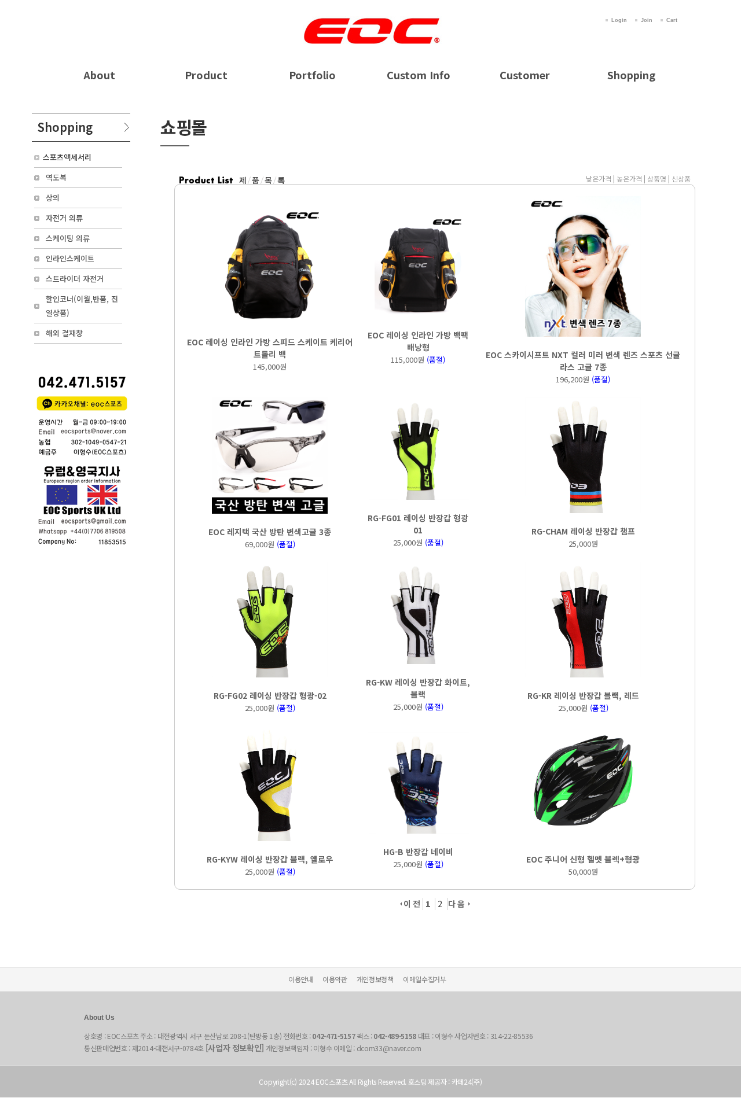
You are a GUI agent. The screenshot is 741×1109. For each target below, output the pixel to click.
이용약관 (334, 979)
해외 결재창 (64, 332)
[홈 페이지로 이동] (370, 18)
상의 (53, 197)
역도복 (56, 177)
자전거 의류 (64, 217)
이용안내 (300, 979)
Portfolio (312, 74)
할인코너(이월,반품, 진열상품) (82, 305)
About (99, 74)
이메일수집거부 (424, 979)
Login (619, 20)
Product (206, 74)
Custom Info (418, 74)
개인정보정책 (375, 979)
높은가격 (629, 178)
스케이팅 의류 (68, 238)
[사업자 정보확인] (235, 1047)
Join (646, 20)
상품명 (656, 178)
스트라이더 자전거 (75, 278)
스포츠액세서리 (67, 157)
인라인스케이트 (70, 258)
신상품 (681, 178)
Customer (525, 74)
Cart (671, 20)
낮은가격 (598, 178)
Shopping (631, 74)
